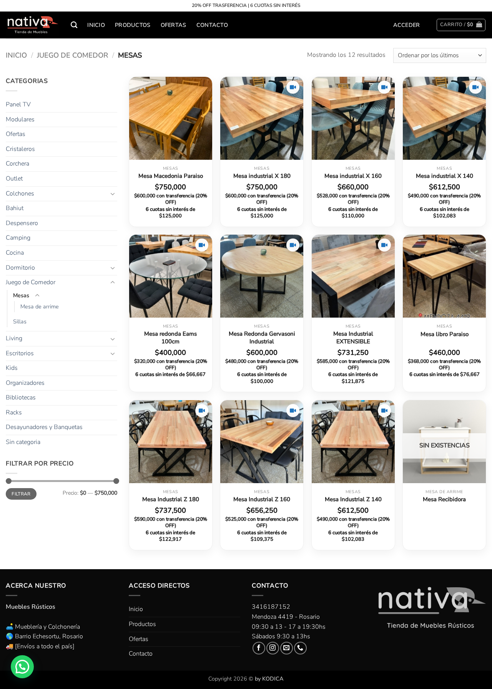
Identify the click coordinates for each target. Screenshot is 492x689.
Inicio (96, 25)
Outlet (14, 178)
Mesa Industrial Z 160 (261, 499)
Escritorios (20, 353)
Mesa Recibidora (444, 499)
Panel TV (18, 104)
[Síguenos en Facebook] (259, 648)
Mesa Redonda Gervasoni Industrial (262, 337)
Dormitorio (20, 267)
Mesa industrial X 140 (444, 176)
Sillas (20, 321)
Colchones (20, 193)
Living (14, 338)
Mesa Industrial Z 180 (170, 499)
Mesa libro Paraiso (445, 334)
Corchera (17, 163)
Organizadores (25, 383)
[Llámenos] (300, 648)
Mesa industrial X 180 (262, 176)
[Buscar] (74, 25)
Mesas (21, 295)
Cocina (15, 252)
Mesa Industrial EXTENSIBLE (353, 337)
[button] (406, 25)
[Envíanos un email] (286, 648)
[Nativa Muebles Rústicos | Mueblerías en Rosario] (32, 24)
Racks (14, 412)
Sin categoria (23, 442)
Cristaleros (20, 149)
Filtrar (21, 494)
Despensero (22, 223)
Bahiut (14, 208)
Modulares (20, 119)
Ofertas (173, 25)
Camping (18, 238)
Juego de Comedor (72, 55)
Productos (133, 25)
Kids (12, 368)
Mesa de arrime (39, 306)
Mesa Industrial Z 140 (353, 499)
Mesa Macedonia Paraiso (170, 176)
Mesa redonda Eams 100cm (170, 337)
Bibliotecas (21, 397)
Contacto (212, 25)
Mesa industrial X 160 (353, 176)
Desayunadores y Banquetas (44, 427)
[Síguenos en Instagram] (272, 648)
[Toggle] (112, 193)
